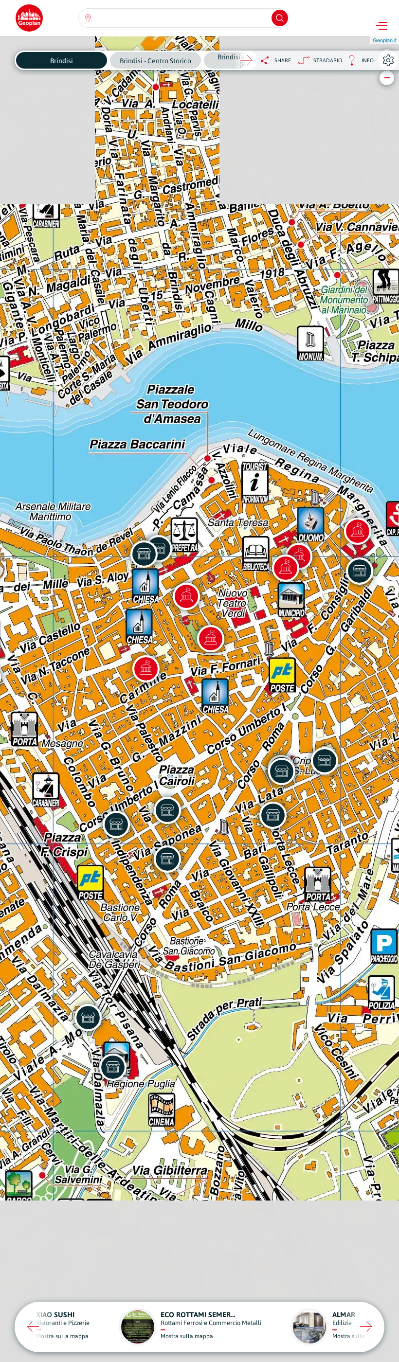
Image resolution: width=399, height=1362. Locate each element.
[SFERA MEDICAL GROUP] (167, 859)
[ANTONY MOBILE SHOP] (167, 810)
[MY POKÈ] (116, 824)
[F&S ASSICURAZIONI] (88, 1017)
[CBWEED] (273, 815)
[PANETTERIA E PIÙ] (324, 760)
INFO (358, 63)
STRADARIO (327, 60)
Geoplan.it (385, 40)
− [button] (387, 78)
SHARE (282, 60)
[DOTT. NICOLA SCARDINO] (112, 1067)
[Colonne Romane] (357, 531)
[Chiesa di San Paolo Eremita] (186, 596)
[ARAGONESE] (144, 554)
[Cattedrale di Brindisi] (285, 568)
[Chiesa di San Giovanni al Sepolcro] (210, 638)
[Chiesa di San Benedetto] (146, 668)
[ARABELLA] (281, 771)
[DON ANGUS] (359, 571)
